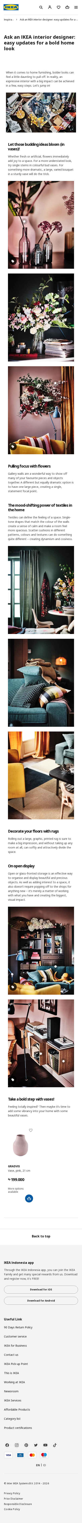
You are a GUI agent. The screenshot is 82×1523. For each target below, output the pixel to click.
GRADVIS (14, 1166)
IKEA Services (12, 1400)
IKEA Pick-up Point (16, 1364)
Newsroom (11, 1391)
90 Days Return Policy (18, 1327)
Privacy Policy (12, 1493)
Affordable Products (17, 1409)
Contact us (11, 1355)
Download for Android (41, 1300)
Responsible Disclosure (18, 1504)
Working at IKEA (14, 1382)
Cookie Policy (12, 1509)
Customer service (15, 1336)
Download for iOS (41, 1289)
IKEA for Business (15, 1345)
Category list (12, 1419)
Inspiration (10, 19)
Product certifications (18, 1428)
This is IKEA (11, 1373)
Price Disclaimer (13, 1498)
